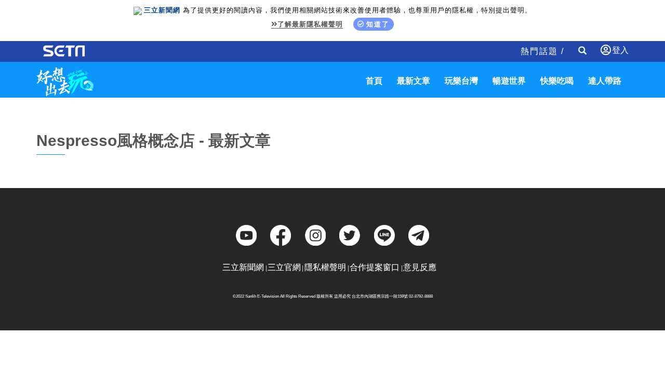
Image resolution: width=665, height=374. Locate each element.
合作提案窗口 (375, 267)
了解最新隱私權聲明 (310, 24)
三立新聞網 (243, 267)
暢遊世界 (509, 80)
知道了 (378, 24)
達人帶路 (604, 80)
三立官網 (284, 267)
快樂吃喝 (557, 80)
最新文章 (413, 80)
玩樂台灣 (461, 80)
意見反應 (419, 267)
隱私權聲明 (325, 267)
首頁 (374, 80)
